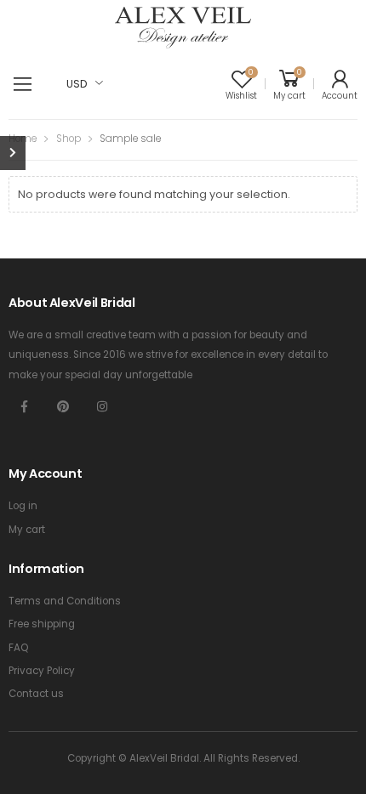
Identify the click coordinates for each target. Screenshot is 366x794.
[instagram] (102, 406)
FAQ (18, 648)
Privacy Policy (42, 671)
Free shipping (42, 624)
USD (77, 84)
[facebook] (24, 406)
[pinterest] (63, 406)
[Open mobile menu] (23, 84)
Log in (23, 506)
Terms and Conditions (65, 601)
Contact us (36, 693)
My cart (27, 529)
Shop (68, 138)
